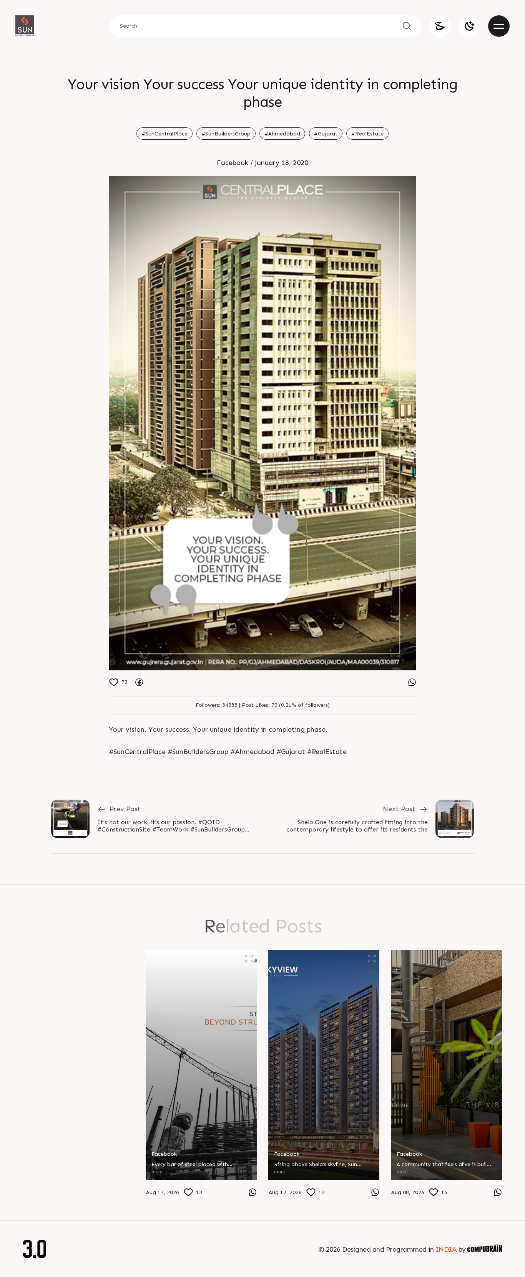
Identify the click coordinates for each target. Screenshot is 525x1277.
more (34, 1191)
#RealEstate (367, 133)
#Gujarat (325, 133)
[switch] (469, 26)
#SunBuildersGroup (226, 133)
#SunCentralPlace (164, 133)
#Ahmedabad (282, 133)
